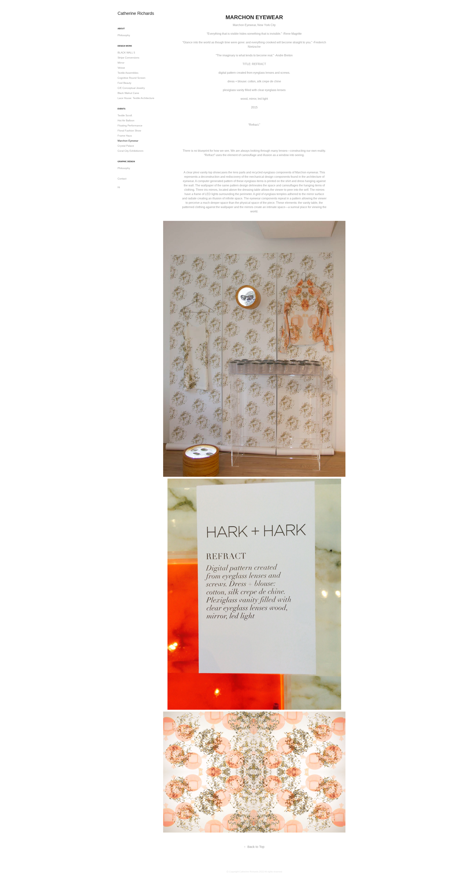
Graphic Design (126, 161)
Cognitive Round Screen (131, 77)
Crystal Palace (126, 145)
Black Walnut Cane (128, 93)
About (121, 28)
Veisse (121, 67)
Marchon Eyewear (128, 140)
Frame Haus (125, 135)
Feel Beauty (124, 82)
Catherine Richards (136, 13)
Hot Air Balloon (126, 120)
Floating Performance (130, 125)
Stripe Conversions (128, 57)
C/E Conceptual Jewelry (131, 88)
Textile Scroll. (125, 115)
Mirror (121, 62)
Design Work (125, 46)
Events (121, 109)
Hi (119, 187)
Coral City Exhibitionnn (130, 150)
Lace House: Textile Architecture (136, 98)
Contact (122, 178)
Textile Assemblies (128, 72)
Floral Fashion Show (129, 130)
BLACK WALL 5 (126, 52)
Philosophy (124, 35)
